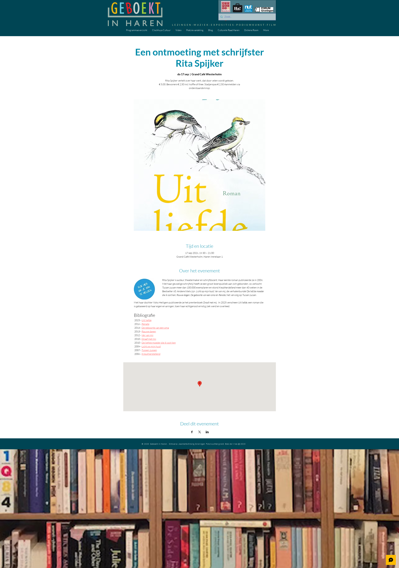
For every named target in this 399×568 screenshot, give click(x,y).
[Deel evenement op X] (199, 432)
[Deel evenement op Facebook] (191, 432)
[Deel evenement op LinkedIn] (207, 432)
